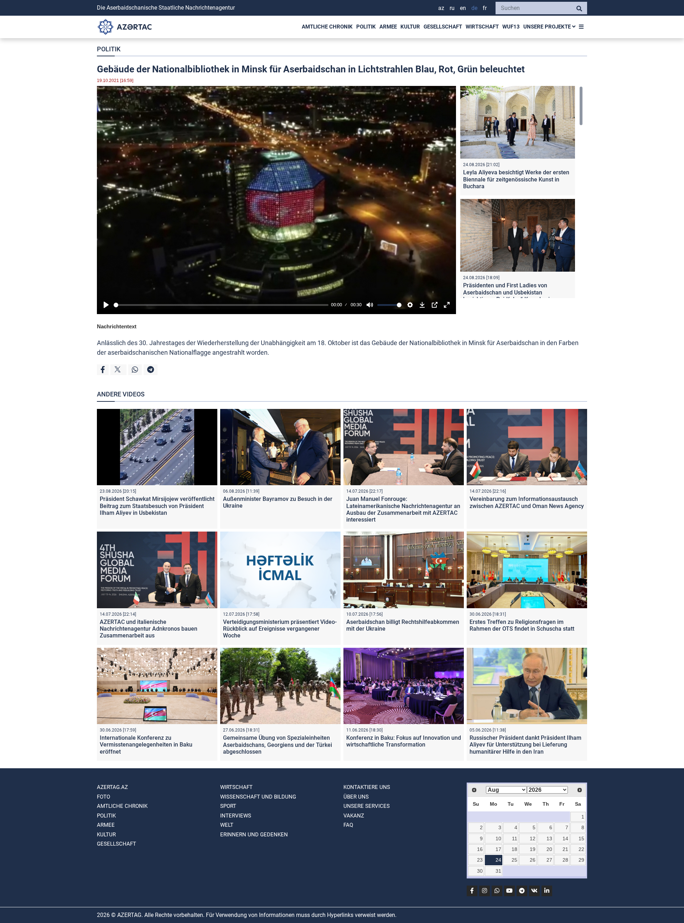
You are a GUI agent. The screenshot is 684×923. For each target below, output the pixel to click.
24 (498, 860)
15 (581, 838)
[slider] (221, 305)
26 (532, 860)
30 (480, 871)
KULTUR (410, 27)
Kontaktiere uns (366, 787)
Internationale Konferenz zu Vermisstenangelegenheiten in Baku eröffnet (146, 744)
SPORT (228, 806)
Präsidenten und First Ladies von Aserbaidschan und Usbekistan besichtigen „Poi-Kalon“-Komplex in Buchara (508, 295)
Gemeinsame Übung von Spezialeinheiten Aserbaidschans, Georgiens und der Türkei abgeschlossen (277, 744)
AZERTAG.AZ (112, 787)
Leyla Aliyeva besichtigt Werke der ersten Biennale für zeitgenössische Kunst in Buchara (516, 179)
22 (581, 849)
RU (452, 8)
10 (498, 838)
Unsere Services (366, 806)
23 (480, 860)
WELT (226, 825)
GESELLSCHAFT (443, 27)
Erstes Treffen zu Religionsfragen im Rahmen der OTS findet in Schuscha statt (522, 625)
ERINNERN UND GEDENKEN (254, 834)
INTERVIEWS (235, 815)
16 (480, 849)
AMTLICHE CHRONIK (327, 27)
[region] (521, 192)
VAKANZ (353, 815)
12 (532, 838)
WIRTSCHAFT (482, 27)
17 (498, 849)
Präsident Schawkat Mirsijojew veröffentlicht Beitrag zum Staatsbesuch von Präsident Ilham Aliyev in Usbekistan (157, 506)
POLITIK (366, 27)
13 (549, 838)
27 (549, 860)
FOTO (103, 797)
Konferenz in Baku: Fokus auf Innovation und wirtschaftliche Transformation (403, 741)
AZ (441, 8)
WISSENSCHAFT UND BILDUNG (258, 797)
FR (485, 8)
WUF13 (511, 27)
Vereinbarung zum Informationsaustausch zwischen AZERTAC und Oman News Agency (527, 502)
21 (565, 849)
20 (549, 849)
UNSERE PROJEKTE (547, 27)
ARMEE (388, 27)
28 (565, 860)
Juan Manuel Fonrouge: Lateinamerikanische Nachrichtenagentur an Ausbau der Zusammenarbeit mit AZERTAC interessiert (403, 509)
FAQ (348, 825)
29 (581, 860)
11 (514, 838)
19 (532, 849)
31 (498, 871)
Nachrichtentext (116, 326)
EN (463, 8)
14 (565, 838)
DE (474, 8)
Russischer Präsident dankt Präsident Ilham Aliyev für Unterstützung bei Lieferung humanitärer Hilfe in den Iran (525, 744)
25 (514, 860)
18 (514, 849)
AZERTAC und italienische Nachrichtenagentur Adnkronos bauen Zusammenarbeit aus (148, 629)
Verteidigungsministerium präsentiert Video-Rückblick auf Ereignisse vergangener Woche (280, 629)
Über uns (356, 797)
